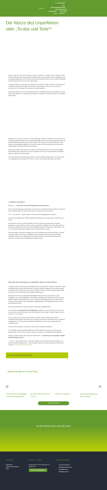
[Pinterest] (60, 355)
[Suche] (67, 13)
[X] (51, 355)
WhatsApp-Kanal (64, 471)
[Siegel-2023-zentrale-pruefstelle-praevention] (60, 432)
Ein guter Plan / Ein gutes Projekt (23, 344)
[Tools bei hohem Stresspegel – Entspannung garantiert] (16, 383)
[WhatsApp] (57, 355)
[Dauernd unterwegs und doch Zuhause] (90, 383)
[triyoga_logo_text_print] (33, 431)
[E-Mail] (65, 355)
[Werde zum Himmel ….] (65, 383)
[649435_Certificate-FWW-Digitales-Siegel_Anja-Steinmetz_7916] (46, 430)
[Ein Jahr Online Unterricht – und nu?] (41, 383)
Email (15, 314)
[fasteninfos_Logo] (87, 433)
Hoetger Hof (32, 466)
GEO (11, 214)
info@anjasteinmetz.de (65, 467)
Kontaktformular (63, 469)
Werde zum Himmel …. (63, 394)
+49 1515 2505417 (64, 465)
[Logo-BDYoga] (20, 433)
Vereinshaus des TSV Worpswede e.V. (39, 464)
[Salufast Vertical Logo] (100, 431)
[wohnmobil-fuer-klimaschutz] (6, 432)
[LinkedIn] (54, 355)
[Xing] (62, 355)
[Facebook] (49, 355)
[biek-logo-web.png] (73, 432)
